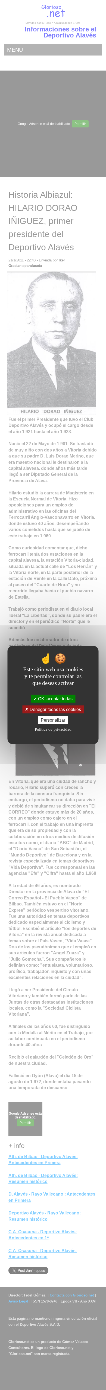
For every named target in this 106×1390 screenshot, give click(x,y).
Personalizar (53, 720)
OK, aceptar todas (55, 698)
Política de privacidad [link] (53, 729)
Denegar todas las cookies (55, 709)
